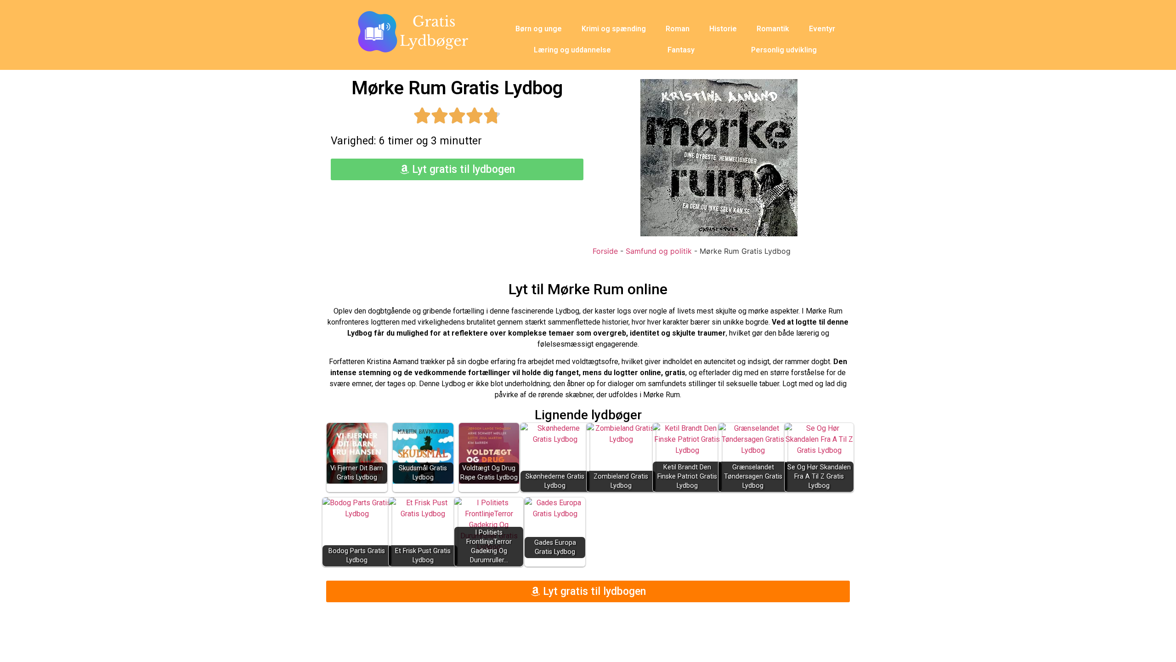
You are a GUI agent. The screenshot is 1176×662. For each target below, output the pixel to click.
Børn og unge (538, 28)
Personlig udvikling (784, 50)
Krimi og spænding (614, 28)
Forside (605, 251)
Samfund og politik (659, 251)
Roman (678, 28)
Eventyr (822, 28)
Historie (723, 28)
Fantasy (681, 50)
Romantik (773, 28)
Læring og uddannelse (572, 50)
